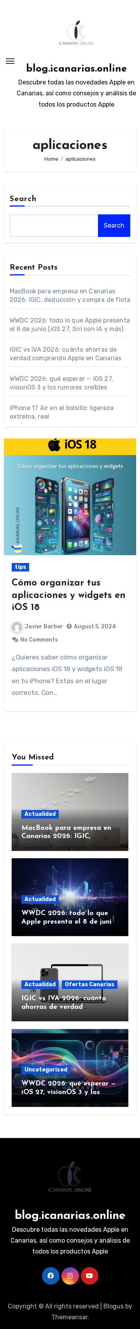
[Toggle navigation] (10, 61)
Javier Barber (44, 626)
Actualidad (40, 814)
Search (23, 199)
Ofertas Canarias (89, 984)
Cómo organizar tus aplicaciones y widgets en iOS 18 (69, 595)
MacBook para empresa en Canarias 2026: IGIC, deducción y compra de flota (69, 837)
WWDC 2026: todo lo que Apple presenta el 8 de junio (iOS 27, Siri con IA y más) (68, 922)
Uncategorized (45, 1069)
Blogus (113, 1306)
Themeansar (69, 1317)
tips (20, 567)
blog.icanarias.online (76, 69)
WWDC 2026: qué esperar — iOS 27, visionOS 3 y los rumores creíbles (68, 1092)
